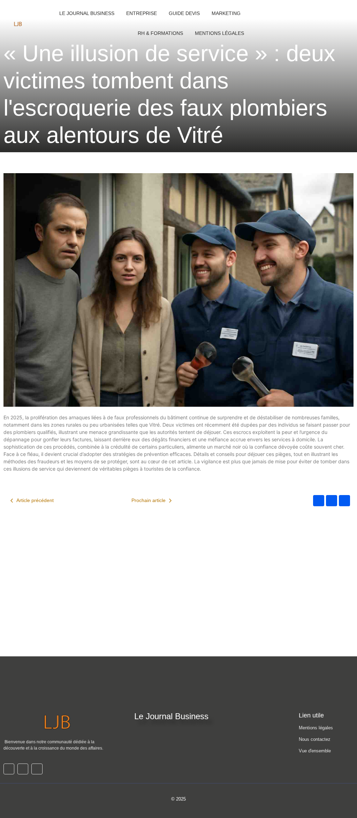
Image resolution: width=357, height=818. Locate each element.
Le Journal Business (86, 13)
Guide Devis (184, 13)
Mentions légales (316, 727)
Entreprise (141, 13)
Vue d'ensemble (315, 750)
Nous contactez (315, 739)
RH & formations (160, 33)
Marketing (226, 13)
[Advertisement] (178, 604)
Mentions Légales (219, 33)
